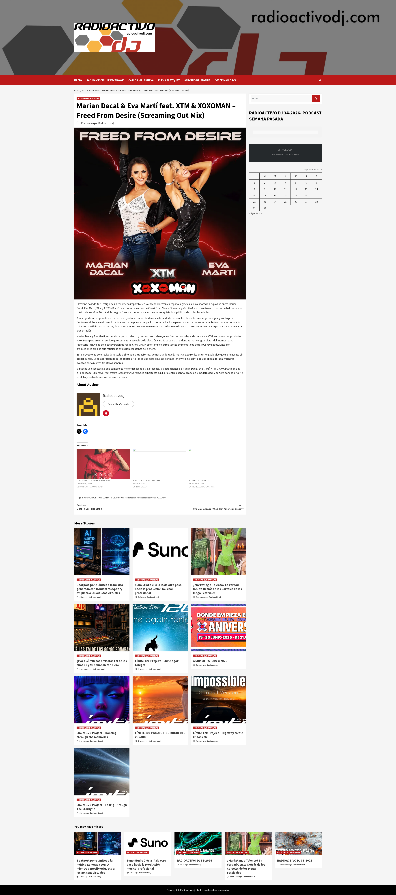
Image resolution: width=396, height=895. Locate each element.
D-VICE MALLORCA (226, 80)
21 (316, 195)
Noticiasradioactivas (146, 497)
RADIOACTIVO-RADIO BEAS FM (146, 480)
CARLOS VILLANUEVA (141, 80)
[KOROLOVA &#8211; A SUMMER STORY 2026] (103, 464)
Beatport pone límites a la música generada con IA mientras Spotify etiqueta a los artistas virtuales (100, 589)
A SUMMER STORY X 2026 (210, 661)
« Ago (252, 213)
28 (316, 201)
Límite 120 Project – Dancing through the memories (96, 735)
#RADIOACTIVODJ (89, 497)
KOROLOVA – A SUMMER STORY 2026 (93, 480)
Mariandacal (130, 497)
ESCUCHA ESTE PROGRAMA (188, 852)
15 (254, 195)
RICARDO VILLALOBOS (199, 480)
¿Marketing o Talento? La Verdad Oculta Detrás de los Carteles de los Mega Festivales (217, 589)
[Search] (320, 80)
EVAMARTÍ (107, 497)
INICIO (78, 80)
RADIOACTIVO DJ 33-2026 (294, 860)
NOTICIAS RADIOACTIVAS (88, 98)
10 (275, 189)
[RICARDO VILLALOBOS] (215, 464)
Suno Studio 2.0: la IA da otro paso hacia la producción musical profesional (158, 589)
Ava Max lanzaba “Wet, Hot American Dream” (218, 507)
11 (285, 189)
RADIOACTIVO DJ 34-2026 (194, 860)
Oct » (259, 213)
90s (100, 497)
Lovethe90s (118, 497)
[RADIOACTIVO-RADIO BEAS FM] (159, 464)
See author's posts (118, 404)
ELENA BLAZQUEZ (169, 80)
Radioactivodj (106, 123)
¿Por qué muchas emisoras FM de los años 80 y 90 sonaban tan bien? (102, 663)
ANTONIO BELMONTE (197, 80)
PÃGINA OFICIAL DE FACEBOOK (105, 80)
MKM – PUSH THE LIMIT (89, 507)
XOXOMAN (161, 497)
